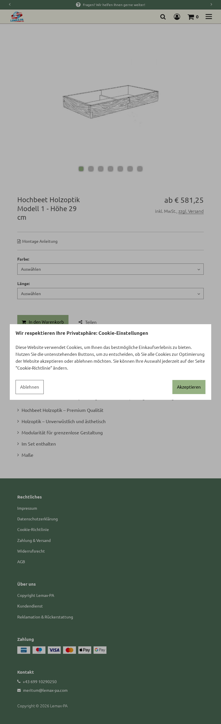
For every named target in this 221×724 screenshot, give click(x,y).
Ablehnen (29, 386)
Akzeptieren (189, 386)
